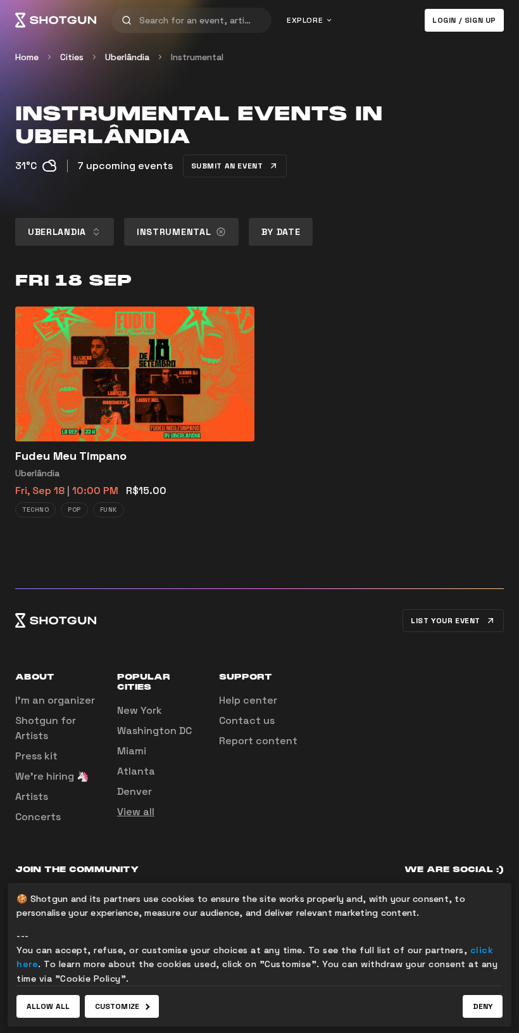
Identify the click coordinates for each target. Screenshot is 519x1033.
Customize (117, 1006)
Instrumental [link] (197, 57)
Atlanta (136, 771)
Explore (305, 20)
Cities (72, 57)
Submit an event (227, 166)
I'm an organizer (55, 700)
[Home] (55, 20)
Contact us (247, 720)
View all (135, 811)
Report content (258, 740)
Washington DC (154, 730)
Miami (131, 750)
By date (280, 232)
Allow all (48, 1006)
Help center (248, 700)
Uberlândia (127, 57)
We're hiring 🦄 (52, 776)
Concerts (38, 816)
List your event (445, 621)
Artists (31, 796)
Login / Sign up (464, 20)
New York (139, 710)
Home (27, 57)
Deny (482, 1006)
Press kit (36, 756)
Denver (134, 791)
